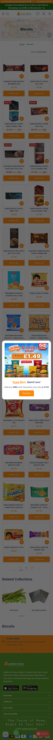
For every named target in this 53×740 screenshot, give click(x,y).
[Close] (46, 346)
